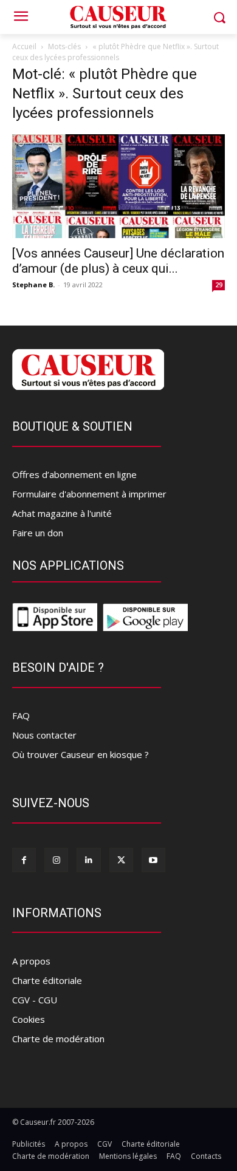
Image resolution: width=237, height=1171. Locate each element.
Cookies (28, 1019)
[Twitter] (121, 860)
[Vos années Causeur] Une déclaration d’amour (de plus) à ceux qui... (118, 261)
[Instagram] (56, 860)
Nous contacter (44, 735)
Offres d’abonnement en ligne (74, 474)
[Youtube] (153, 860)
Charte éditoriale (47, 980)
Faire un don (37, 533)
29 (218, 285)
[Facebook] (24, 860)
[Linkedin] (88, 860)
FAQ (21, 715)
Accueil (24, 46)
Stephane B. (33, 284)
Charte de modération (58, 1039)
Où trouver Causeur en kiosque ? (80, 754)
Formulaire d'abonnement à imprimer (89, 494)
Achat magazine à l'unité (62, 513)
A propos (31, 961)
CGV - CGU (34, 1000)
